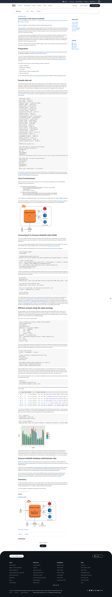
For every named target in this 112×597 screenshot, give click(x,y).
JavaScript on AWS (61, 580)
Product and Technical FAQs (39, 577)
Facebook (75, 44)
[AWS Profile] (99, 2)
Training (35, 567)
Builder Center (60, 565)
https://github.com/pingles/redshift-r (39, 300)
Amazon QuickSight (76, 27)
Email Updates (76, 49)
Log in (42, 545)
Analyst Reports (36, 580)
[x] (87, 590)
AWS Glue (74, 30)
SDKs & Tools (60, 567)
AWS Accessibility (85, 580)
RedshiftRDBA (27, 303)
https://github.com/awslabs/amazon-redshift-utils (45, 467)
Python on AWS (60, 572)
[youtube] (98, 590)
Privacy (10, 592)
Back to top (55, 585)
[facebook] (89, 590)
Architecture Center (37, 575)
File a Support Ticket (85, 567)
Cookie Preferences (24, 592)
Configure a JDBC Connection (53, 245)
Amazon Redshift (21, 28)
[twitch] (95, 590)
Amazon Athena (75, 22)
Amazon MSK (74, 26)
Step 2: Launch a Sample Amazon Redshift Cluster (42, 52)
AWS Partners (36, 582)
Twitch (74, 47)
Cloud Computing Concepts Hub (16, 572)
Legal (82, 582)
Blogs (10, 580)
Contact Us (83, 565)
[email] (102, 590)
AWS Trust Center (37, 570)
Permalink (65, 20)
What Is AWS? (12, 565)
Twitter (74, 43)
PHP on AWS (60, 577)
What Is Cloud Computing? (15, 567)
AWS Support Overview (86, 575)
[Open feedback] (110, 298)
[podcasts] (100, 590)
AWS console (38, 75)
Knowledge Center (85, 572)
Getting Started (36, 565)
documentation (21, 95)
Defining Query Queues (23, 463)
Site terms (16, 592)
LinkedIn (75, 46)
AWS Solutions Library (38, 572)
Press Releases (12, 582)
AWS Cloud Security (13, 575)
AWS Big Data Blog (22, 16)
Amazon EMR (74, 23)
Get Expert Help (84, 577)
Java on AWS (60, 575)
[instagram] (93, 590)
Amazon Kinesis (75, 25)
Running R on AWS (32, 41)
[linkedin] (91, 590)
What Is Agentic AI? (13, 570)
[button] (27, 5)
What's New (12, 577)
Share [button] (27, 21)
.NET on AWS (60, 570)
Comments (21, 21)
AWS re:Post (84, 570)
